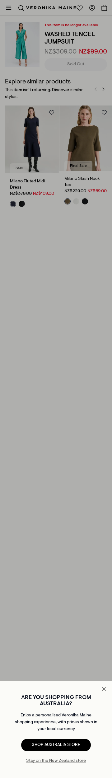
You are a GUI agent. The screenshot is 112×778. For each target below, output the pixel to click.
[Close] (104, 689)
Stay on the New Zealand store (56, 761)
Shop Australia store (56, 745)
